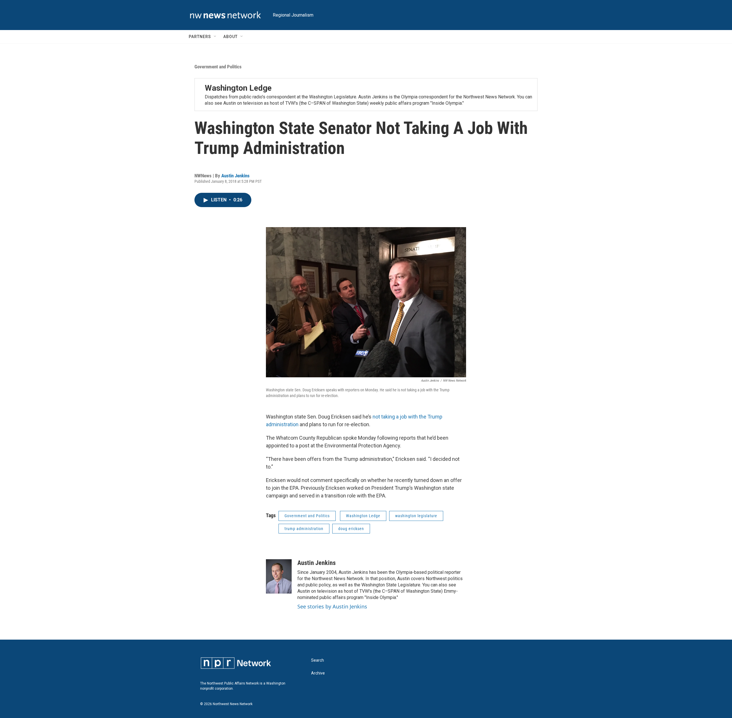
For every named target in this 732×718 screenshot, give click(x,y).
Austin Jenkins (235, 175)
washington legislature (416, 515)
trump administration (304, 528)
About (230, 36)
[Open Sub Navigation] (215, 36)
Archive (318, 673)
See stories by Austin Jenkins (332, 606)
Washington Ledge (238, 88)
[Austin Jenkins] (279, 576)
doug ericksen (351, 528)
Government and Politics (218, 67)
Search (317, 660)
